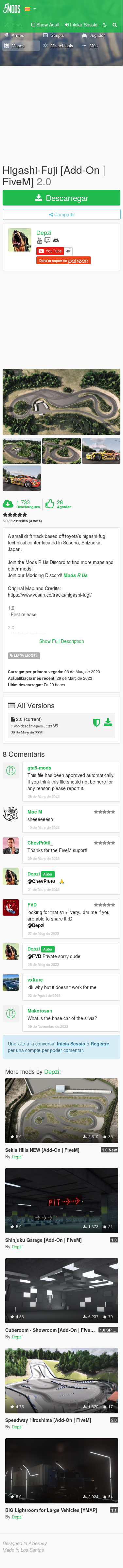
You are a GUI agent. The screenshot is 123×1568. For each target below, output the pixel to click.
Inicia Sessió (71, 1043)
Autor (47, 874)
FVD (32, 904)
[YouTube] (39, 240)
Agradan (64, 507)
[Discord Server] (56, 240)
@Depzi (35, 925)
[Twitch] (47, 240)
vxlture (35, 979)
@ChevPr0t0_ (42, 881)
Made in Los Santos (23, 1549)
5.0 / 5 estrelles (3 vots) (22, 521)
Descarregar (66, 197)
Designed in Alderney (25, 1543)
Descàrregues (28, 507)
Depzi (43, 232)
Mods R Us (75, 575)
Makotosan (39, 1010)
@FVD (34, 956)
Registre (100, 1043)
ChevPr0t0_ (40, 842)
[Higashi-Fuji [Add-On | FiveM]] (61, 402)
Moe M (34, 811)
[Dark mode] (104, 24)
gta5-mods (39, 767)
